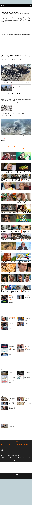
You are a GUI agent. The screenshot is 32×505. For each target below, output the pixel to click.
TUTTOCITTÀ (20, 475)
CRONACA (25, 317)
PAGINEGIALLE (6, 475)
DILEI (22, 475)
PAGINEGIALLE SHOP (10, 475)
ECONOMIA (10, 348)
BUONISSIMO (30, 475)
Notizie (5, 455)
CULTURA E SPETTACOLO (12, 317)
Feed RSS (3, 457)
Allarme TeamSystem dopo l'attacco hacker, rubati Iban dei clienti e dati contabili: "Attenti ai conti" (15, 147)
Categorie (14, 457)
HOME (1, 9)
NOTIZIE (5, 5)
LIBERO (1, 475)
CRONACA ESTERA (11, 295)
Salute (10, 444)
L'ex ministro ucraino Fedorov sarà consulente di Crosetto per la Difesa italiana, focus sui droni (16, 141)
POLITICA (25, 348)
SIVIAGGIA (24, 475)
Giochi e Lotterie (19, 444)
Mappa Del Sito (9, 457)
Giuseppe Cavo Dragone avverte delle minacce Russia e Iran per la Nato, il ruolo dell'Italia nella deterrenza (16, 149)
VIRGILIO (3, 475)
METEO (9, 397)
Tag (23, 457)
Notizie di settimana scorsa (4, 450)
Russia (6, 115)
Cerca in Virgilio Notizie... (13, 455)
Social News (26, 444)
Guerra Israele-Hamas (26, 446)
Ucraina (9, 115)
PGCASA (14, 475)
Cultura (2, 444)
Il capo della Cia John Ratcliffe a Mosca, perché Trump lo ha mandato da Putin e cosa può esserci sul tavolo (15, 145)
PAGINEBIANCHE (17, 475)
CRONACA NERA (10, 326)
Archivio (19, 457)
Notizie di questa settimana (3, 448)
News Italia (28, 457)
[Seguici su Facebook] (14, 461)
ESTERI (3, 9)
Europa (2, 115)
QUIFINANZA (27, 475)
